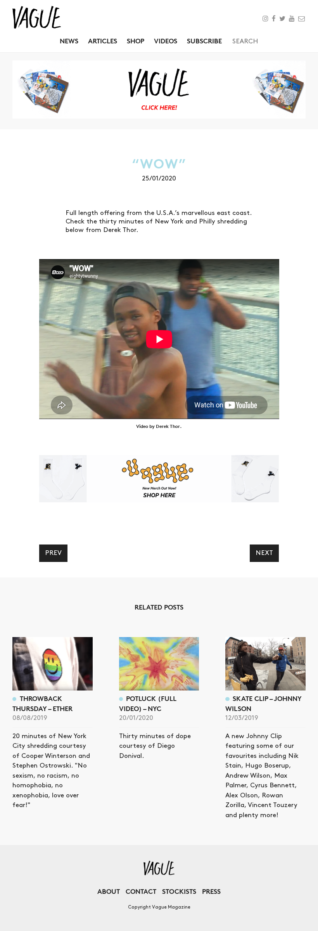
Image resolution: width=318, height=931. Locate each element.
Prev (53, 553)
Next (264, 553)
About (108, 891)
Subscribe (204, 41)
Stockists (179, 891)
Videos (165, 41)
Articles (102, 41)
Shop (135, 41)
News (69, 41)
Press (211, 891)
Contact (141, 891)
